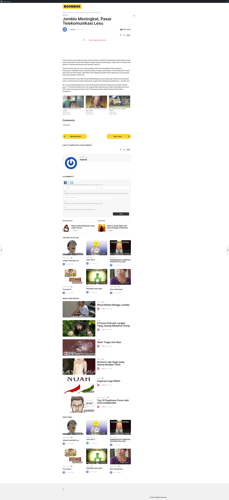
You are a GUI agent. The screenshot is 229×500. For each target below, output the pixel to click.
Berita (65, 15)
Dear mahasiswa (116, 289)
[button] (65, 182)
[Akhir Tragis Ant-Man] (79, 347)
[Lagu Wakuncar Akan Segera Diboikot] (119, 102)
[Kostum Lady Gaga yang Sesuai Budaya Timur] (79, 366)
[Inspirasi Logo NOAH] (79, 385)
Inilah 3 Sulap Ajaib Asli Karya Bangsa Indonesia (117, 227)
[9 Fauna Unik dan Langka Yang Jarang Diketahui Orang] (79, 328)
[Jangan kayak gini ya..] (73, 248)
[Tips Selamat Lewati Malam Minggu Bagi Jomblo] (96, 102)
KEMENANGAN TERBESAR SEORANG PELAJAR (120, 261)
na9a (68, 257)
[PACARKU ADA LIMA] (96, 277)
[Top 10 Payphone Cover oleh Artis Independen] (79, 404)
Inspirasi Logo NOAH (108, 381)
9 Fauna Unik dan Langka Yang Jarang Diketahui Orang (113, 324)
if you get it (67, 289)
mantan (103, 397)
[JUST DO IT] (96, 248)
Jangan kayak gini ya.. (71, 260)
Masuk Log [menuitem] (7, 1)
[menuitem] (1, 1)
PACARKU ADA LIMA (94, 289)
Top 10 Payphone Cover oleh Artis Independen (113, 401)
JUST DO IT (90, 260)
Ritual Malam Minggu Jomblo (113, 304)
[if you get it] (73, 277)
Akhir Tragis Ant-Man (109, 342)
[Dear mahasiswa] (120, 277)
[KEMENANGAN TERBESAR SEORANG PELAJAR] (120, 248)
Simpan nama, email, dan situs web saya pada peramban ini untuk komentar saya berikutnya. (96, 193)
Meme (64, 257)
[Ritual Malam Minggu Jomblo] (79, 309)
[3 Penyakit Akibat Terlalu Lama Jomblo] (73, 102)
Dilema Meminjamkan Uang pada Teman (83, 227)
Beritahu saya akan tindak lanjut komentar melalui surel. (83, 203)
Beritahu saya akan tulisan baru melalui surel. (79, 209)
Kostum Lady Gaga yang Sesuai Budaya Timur (110, 363)
